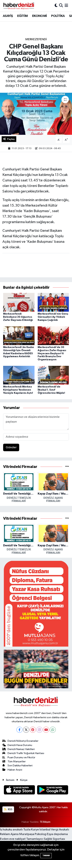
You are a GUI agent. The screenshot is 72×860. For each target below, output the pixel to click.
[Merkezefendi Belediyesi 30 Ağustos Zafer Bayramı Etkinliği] (19, 302)
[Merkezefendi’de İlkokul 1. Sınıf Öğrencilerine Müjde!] (53, 375)
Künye (24, 780)
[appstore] (19, 790)
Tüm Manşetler (17, 761)
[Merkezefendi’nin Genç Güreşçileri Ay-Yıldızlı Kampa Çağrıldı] (53, 302)
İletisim (10, 780)
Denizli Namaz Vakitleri (21, 749)
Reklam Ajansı (9, 834)
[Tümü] (67, 466)
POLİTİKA (58, 16)
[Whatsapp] (53, 730)
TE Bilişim (45, 822)
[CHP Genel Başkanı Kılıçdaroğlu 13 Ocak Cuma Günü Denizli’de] (36, 114)
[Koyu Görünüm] (56, 5)
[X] (26, 730)
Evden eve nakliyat (13, 839)
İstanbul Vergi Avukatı (54, 829)
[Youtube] (46, 730)
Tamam (46, 855)
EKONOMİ (39, 16)
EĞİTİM (22, 16)
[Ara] (61, 5)
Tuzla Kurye (31, 829)
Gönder (11, 447)
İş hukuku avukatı (11, 829)
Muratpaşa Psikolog (32, 834)
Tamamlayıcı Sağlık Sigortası (45, 839)
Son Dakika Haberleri (20, 765)
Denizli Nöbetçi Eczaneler (23, 741)
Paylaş (11, 139)
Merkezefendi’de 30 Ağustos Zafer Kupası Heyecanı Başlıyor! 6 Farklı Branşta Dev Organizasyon (52, 353)
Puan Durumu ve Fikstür (21, 757)
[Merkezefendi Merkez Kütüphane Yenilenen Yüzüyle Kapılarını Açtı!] (19, 375)
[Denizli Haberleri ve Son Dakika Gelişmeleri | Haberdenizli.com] (18, 6)
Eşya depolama (57, 834)
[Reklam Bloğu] (36, 603)
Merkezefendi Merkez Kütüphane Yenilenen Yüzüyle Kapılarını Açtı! (18, 389)
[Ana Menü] (66, 5)
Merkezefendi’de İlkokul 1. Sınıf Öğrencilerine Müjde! (51, 389)
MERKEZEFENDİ (36, 39)
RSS (9, 809)
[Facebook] (19, 730)
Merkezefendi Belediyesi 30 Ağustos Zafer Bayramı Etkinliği (18, 317)
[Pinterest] (33, 730)
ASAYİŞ (8, 16)
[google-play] (52, 790)
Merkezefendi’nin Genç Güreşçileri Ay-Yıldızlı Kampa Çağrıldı (53, 317)
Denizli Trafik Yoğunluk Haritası (26, 753)
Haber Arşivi (15, 769)
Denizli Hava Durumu (20, 745)
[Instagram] (39, 730)
